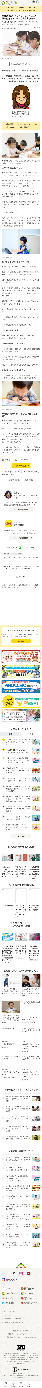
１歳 (9, 557)
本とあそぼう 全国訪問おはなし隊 (12, 1322)
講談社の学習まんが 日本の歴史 (11, 1319)
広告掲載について (13, 1334)
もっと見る (21, 836)
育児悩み (14, 553)
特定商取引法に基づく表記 (12, 1337)
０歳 (4, 557)
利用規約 (25, 1331)
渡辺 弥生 (13, 28)
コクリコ (7, 957)
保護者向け (35, 557)
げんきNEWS (20, 7)
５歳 (29, 557)
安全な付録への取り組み (29, 1337)
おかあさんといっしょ (13, 10)
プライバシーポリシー (26, 1334)
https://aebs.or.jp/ (21, 1363)
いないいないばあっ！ (28, 10)
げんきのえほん (30, 7)
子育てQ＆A (6, 553)
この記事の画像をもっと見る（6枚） (21, 480)
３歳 (19, 557)
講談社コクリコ (20, 960)
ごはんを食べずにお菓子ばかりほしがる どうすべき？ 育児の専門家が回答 (26, 567)
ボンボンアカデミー (8, 1311)
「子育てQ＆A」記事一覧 (21, 466)
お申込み (21, 641)
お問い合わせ (17, 1331)
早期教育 (20, 553)
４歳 (24, 557)
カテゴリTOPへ (21, 577)
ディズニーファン (7, 1315)
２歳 (14, 557)
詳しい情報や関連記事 (21, 510)
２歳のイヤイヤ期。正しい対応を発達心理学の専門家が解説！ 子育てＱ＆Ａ (16, 586)
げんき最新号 (11, 7)
